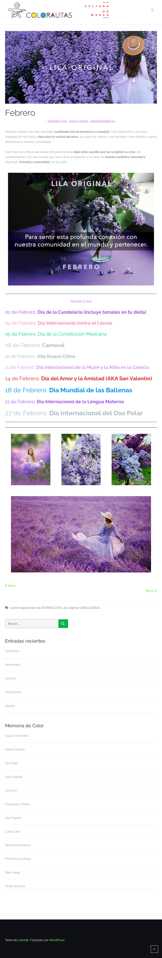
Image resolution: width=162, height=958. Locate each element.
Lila (64, 608)
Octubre (10, 678)
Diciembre (12, 651)
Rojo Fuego (12, 872)
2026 (14, 608)
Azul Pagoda (14, 776)
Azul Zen (11, 790)
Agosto (10, 705)
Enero (12, 585)
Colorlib (23, 940)
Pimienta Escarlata (18, 858)
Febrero (20, 113)
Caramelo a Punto (17, 804)
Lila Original (13, 818)
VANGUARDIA (90, 608)
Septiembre (13, 692)
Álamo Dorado (15, 749)
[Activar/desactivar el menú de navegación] (152, 10)
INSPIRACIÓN (51, 608)
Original (73, 608)
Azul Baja (11, 763)
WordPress (57, 940)
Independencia (29, 608)
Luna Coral (12, 831)
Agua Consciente (16, 735)
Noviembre (12, 664)
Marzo (150, 590)
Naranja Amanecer (18, 845)
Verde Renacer (15, 886)
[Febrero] (81, 67)
